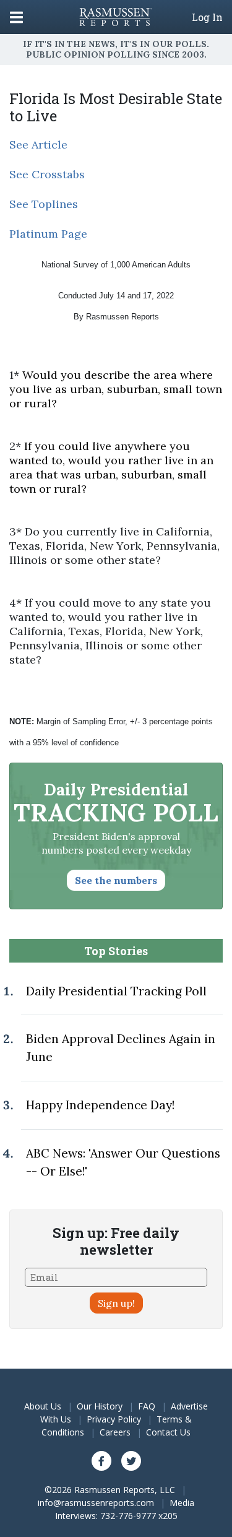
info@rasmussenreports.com (96, 1503)
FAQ (146, 1406)
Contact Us (168, 1432)
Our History (99, 1406)
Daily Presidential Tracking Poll (116, 991)
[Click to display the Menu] (16, 17)
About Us (42, 1406)
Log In (207, 17)
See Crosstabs (47, 174)
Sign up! (116, 1303)
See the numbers (116, 880)
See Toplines (43, 204)
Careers (115, 1432)
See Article (38, 144)
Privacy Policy (114, 1419)
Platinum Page (48, 234)
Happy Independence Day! (100, 1105)
